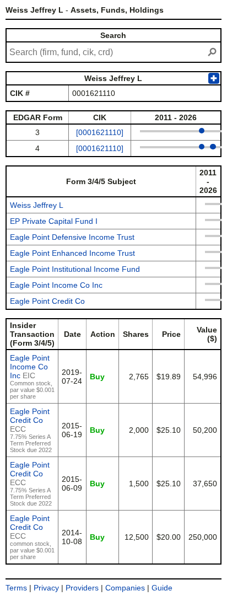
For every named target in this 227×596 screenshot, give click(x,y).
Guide (162, 587)
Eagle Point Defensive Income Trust (72, 237)
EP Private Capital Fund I (54, 221)
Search (113, 35)
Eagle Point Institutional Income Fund (75, 269)
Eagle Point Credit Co (47, 301)
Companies (125, 587)
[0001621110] (99, 132)
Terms (16, 587)
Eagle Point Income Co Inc (56, 285)
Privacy (46, 587)
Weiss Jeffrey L (36, 205)
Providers (82, 587)
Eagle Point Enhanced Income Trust (72, 253)
